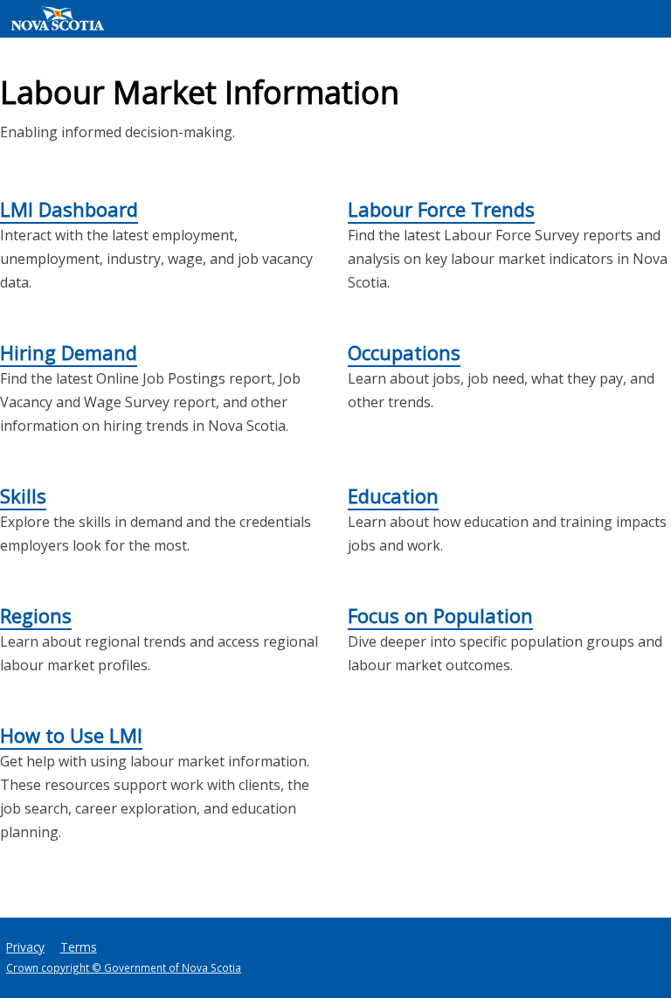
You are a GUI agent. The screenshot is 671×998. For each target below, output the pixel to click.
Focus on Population (440, 615)
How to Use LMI (71, 735)
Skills (23, 495)
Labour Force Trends (441, 209)
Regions (36, 615)
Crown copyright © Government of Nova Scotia (123, 967)
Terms (78, 947)
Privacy (25, 947)
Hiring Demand (68, 352)
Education (393, 495)
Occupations (404, 352)
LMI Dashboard (69, 209)
